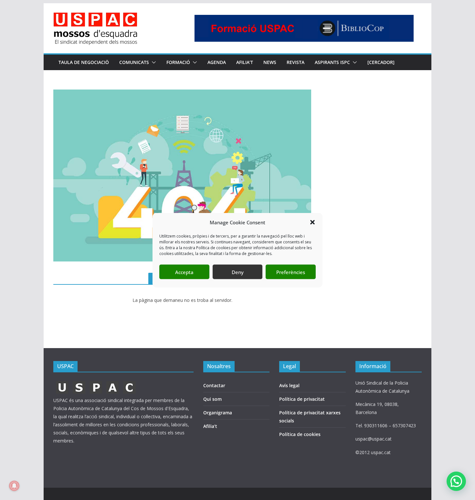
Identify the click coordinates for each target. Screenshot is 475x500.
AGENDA (216, 62)
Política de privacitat (302, 399)
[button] (312, 222)
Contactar (214, 385)
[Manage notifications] (14, 486)
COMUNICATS (134, 62)
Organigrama (217, 413)
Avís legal (289, 385)
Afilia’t (210, 426)
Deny (238, 272)
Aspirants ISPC (332, 62)
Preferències (290, 272)
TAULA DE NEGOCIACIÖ (83, 62)
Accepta (184, 272)
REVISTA (295, 62)
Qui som (212, 399)
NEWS (269, 62)
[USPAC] (96, 383)
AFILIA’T (244, 62)
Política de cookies (300, 434)
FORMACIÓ (178, 62)
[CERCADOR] (381, 62)
